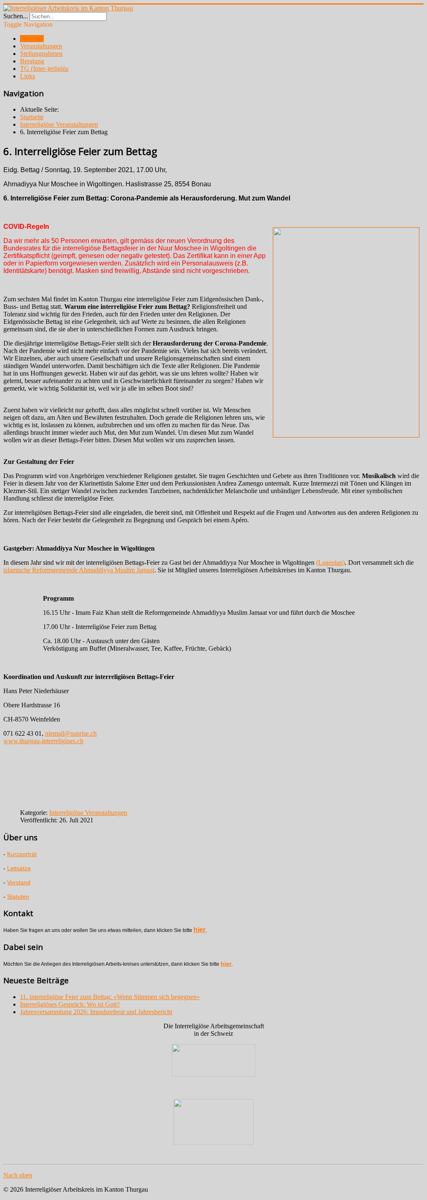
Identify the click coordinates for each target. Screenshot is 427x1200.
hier (199, 929)
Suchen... (15, 16)
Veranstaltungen (41, 46)
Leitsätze (19, 868)
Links (27, 76)
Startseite (32, 38)
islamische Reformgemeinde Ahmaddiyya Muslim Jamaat (78, 570)
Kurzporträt (22, 854)
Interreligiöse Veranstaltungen (88, 812)
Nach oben (17, 1175)
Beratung (32, 61)
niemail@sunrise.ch (71, 733)
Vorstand (18, 882)
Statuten (18, 896)
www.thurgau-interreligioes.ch (43, 740)
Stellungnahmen (41, 53)
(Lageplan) (330, 562)
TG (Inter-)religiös (44, 68)
